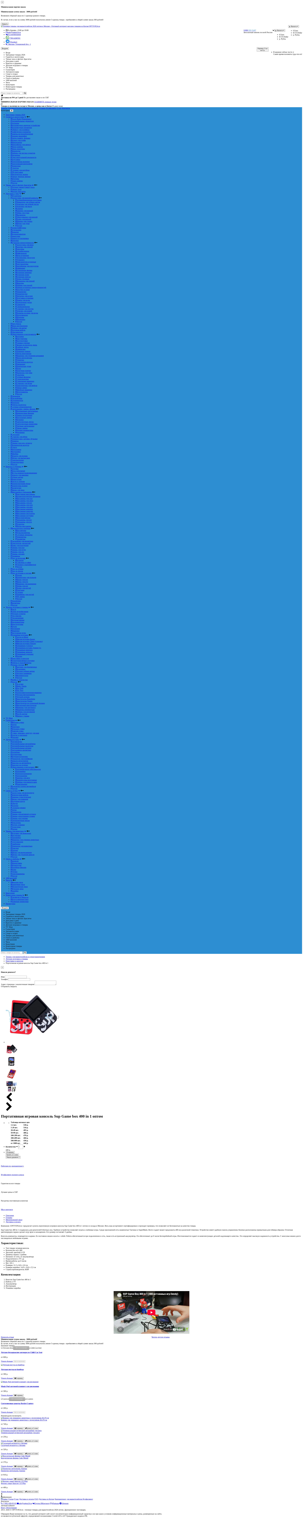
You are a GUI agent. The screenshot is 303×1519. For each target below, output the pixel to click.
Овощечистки (21, 294)
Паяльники (20, 364)
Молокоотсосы (22, 676)
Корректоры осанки (19, 486)
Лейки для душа (22, 213)
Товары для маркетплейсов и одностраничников (25, 957)
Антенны (15, 123)
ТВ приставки (17, 172)
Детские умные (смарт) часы (23, 187)
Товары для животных (15, 831)
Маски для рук (22, 582)
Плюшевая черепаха (24, 650)
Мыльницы (20, 215)
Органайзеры (16, 398)
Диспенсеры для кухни (25, 258)
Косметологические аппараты (28, 496)
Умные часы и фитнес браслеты (19, 185)
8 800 (250, 30)
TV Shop (9, 718)
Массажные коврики (24, 509)
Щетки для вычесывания (21, 852)
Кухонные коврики (24, 273)
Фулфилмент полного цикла (12, 1175)
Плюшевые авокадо (24, 652)
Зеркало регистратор (19, 761)
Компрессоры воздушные (26, 780)
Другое (14, 183)
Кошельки (15, 727)
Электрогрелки (17, 460)
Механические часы (19, 887)
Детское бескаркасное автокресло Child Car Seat (21, 1352)
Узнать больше (7, 1361)
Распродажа (10, 904)
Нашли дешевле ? (13, 1157)
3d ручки (19, 684)
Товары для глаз (17, 548)
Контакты (66, 108)
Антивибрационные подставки (29, 200)
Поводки (15, 848)
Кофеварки (20, 268)
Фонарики (20, 432)
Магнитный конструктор (26, 705)
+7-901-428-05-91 (9, 1503)
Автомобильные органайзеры (23, 744)
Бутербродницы (22, 251)
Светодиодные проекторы (26, 424)
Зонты (14, 725)
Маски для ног (22, 580)
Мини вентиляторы (24, 358)
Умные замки (21, 388)
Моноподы (15, 151)
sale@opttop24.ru (25, 1503)
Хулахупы (20, 524)
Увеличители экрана (19, 174)
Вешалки (15, 232)
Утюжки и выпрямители (26, 565)
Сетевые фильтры (23, 377)
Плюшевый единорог (25, 654)
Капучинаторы (22, 264)
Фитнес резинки (18, 825)
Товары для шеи (18, 554)
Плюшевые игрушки (19, 635)
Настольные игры (18, 633)
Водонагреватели (18, 234)
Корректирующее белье (20, 484)
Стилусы (15, 168)
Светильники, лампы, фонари (23, 409)
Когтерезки (16, 835)
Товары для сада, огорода (21, 443)
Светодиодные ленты (25, 422)
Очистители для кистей (21, 543)
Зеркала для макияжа (19, 475)
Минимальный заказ (14, 1220)
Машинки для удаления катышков (30, 356)
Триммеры (15, 556)
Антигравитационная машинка (29, 693)
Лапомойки (16, 838)
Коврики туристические (21, 797)
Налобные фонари (18, 867)
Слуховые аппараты (24, 535)
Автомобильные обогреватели (28, 769)
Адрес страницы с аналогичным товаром (17, 984)
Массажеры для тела (24, 505)
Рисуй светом (21, 714)
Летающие (15, 629)
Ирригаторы (16, 479)
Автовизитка (16, 742)
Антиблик (15, 752)
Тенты (14, 810)
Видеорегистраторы (19, 757)
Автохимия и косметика (21, 750)
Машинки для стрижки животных (25, 840)
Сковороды (20, 304)
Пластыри (20, 590)
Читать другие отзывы (161, 1337)
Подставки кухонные (24, 298)
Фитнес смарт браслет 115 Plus (13, 1483)
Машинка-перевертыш (25, 710)
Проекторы (16, 166)
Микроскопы (16, 142)
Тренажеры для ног (24, 520)
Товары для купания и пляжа (23, 816)
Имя (2, 977)
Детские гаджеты (18, 614)
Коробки (14, 891)
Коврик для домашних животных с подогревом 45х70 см (24, 1420)
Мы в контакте (7, 1210)
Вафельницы (21, 253)
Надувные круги (18, 801)
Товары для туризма (19, 818)
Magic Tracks (21, 686)
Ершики (19, 209)
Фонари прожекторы (24, 430)
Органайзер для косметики (22, 541)
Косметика (15, 603)
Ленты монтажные (23, 354)
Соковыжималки (23, 307)
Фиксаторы (16, 823)
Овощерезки (21, 292)
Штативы (15, 179)
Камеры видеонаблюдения (22, 134)
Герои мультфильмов (19, 612)
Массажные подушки (24, 516)
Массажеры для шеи (24, 507)
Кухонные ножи (22, 275)
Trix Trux (19, 690)
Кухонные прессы (23, 277)
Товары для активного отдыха (23, 814)
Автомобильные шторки (21, 748)
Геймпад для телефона (20, 130)
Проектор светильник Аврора (13, 1471)
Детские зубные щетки (25, 671)
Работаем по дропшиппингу (12, 1166)
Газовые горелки (23, 343)
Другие (19, 226)
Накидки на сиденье (19, 765)
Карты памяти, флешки (20, 138)
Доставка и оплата (13, 1222)
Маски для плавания (19, 799)
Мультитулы (16, 865)
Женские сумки (17, 722)
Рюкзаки (14, 737)
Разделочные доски (24, 302)
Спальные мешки (18, 808)
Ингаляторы (21, 531)
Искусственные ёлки (19, 899)
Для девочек (16, 616)
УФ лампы (20, 597)
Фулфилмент (51, 108)
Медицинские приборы (21, 528)
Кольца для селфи (18, 140)
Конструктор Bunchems (25, 699)
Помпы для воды (23, 300)
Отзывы (42, 108)
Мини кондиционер (19, 326)
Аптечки (15, 469)
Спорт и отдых (12, 791)
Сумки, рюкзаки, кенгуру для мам (25, 733)
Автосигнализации (24, 774)
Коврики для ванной (24, 211)
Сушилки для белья (24, 383)
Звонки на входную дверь (26, 345)
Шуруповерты (22, 392)
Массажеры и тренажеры (21, 492)
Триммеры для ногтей (25, 594)
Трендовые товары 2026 (15, 115)
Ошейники (15, 844)
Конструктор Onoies (24, 701)
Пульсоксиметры (23, 533)
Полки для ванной (23, 219)
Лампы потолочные (24, 415)
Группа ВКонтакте (41, 1503)
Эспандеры (16, 827)
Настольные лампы (24, 418)
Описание (10, 1215)
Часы (8, 880)
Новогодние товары (14, 895)
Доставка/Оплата (15, 108)
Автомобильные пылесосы (22, 746)
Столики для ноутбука (20, 170)
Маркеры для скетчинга (26, 707)
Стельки (19, 592)
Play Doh (19, 688)
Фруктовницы (22, 315)
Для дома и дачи (12, 194)
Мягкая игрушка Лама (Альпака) (29, 641)
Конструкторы (17, 624)
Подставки (15, 159)
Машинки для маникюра (26, 584)
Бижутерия (10, 893)
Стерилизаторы (22, 379)
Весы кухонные (22, 255)
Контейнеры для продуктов (27, 266)
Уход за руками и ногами (21, 573)
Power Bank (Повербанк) (21, 119)
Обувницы (15, 396)
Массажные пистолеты (25, 513)
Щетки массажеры (23, 526)
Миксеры (20, 283)
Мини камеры (17, 147)
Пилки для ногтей (23, 588)
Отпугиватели (17, 842)
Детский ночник (23, 697)
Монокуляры (16, 863)
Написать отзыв (7, 1337)
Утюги (14, 447)
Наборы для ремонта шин (26, 782)
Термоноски (16, 812)
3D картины (16, 196)
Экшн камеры (17, 181)
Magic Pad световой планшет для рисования (20, 1386)
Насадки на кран (23, 290)
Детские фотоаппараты (25, 695)
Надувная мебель (18, 330)
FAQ (36, 1499)
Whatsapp (55, 1503)
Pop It (13, 609)
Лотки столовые (22, 279)
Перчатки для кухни (24, 296)
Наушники (15, 155)
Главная (4, 108)
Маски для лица (17, 490)
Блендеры (20, 249)
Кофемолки (20, 349)
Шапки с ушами (22, 716)
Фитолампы (16, 449)
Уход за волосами (18, 558)
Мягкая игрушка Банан (25, 639)
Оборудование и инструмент (23, 767)
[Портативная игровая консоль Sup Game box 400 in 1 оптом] (32, 1042)
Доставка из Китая (46, 1499)
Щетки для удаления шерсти (22, 855)
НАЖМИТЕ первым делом (45, 102)
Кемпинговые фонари (25, 413)
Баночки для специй (24, 247)
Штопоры (20, 317)
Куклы (14, 626)
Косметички (16, 488)
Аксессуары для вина (24, 245)
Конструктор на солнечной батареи (30, 703)
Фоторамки (16, 452)
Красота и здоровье (14, 467)
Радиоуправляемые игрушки (23, 661)
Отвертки (20, 360)
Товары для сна (17, 552)
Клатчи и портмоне (19, 735)
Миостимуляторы (23, 518)
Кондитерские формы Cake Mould (14, 1458)
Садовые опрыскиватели (21, 407)
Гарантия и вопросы (30, 108)
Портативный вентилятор (21, 164)
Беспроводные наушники (21, 128)
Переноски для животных (21, 846)
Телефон (4, 979)
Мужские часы (17, 889)
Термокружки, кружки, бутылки (24, 439)
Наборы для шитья (19, 328)
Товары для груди (18, 550)
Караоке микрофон (19, 136)
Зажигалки (15, 236)
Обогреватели (17, 332)
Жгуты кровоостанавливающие (24, 473)
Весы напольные (18, 471)
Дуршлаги (20, 260)
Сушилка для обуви (19, 437)
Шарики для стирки (24, 221)
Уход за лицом (17, 571)
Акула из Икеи (22, 637)
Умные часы (16, 189)
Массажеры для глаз (24, 499)
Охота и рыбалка (13, 859)
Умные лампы (22, 428)
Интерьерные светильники (27, 411)
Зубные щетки (17, 477)
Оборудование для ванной (27, 217)
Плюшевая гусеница (24, 646)
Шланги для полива (19, 456)
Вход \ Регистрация (9, 1508)
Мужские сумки (18, 729)
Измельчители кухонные (26, 262)
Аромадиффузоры (18, 228)
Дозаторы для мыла (24, 206)
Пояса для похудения (19, 545)
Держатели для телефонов (22, 759)
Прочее (19, 656)
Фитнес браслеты (18, 191)
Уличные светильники (25, 426)
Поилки (14, 850)
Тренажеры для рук (24, 522)
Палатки (14, 806)
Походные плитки (23, 371)
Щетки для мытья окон (20, 458)
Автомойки (21, 771)
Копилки (15, 241)
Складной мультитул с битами (13, 1445)
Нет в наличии (19, 1361)
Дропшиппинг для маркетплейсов (68, 1499)
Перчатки (15, 403)
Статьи (11, 1499)
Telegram (64, 1503)
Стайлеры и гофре (23, 562)
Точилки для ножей (24, 311)
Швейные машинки (24, 390)
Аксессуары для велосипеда (22, 793)
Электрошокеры (18, 874)
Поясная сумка (17, 731)
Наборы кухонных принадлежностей (31, 287)
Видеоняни (20, 669)
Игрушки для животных (21, 833)
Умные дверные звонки (21, 177)
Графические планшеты (21, 132)
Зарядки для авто (23, 778)
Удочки (14, 872)
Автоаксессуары (12, 739)
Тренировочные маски (20, 820)
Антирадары (16, 754)
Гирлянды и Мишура (19, 897)
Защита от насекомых (20, 238)
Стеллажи (15, 435)
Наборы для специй (24, 285)
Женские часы (17, 882)
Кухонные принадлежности (22, 243)
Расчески (20, 560)
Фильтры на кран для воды (27, 313)
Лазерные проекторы (20, 902)
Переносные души (23, 366)
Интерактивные (17, 620)
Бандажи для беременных (26, 667)
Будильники (16, 230)
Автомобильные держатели (22, 121)
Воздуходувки (22, 341)
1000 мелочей (11, 878)
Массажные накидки (24, 511)
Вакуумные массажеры (25, 494)
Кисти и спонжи (18, 481)
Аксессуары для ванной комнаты (24, 198)
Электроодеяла (17, 462)
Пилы (18, 368)
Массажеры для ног (24, 503)
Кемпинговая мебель (19, 795)
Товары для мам (17, 665)
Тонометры (20, 539)
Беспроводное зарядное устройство (25, 125)
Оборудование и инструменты (23, 334)
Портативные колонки (20, 162)
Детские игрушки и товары (17, 607)
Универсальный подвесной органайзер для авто (20, 1433)
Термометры (21, 537)
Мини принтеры (18, 149)
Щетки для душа (23, 223)
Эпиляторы (16, 601)
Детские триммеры (24, 673)
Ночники (20, 420)
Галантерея (10, 720)
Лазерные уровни (23, 351)
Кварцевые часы (18, 884)
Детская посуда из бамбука (12, 1369)
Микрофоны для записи (21, 145)
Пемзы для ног (22, 586)
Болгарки (20, 336)
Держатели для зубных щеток (28, 202)
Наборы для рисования (25, 712)
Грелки (19, 575)
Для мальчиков (17, 618)
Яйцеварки (20, 319)
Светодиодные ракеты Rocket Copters (17, 1403)
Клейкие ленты (22, 347)
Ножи (13, 870)
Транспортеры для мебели (26, 386)
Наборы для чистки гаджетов (23, 153)
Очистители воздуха (24, 362)
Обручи (14, 803)
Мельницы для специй (25, 281)
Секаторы (20, 375)
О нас (59, 108)
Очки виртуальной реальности (23, 157)
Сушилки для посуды (24, 309)
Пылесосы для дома (24, 373)
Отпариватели (17, 400)
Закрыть (5, 24)
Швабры (14, 454)
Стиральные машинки (25, 381)
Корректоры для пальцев (26, 577)
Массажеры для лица (24, 501)
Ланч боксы (16, 324)
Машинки (15, 631)
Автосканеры (21, 776)
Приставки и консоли (20, 658)
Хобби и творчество (19, 680)
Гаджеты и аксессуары (15, 117)
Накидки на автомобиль (21, 763)
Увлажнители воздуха (20, 445)
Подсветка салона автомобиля (23, 786)
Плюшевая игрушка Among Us (28, 648)
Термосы (15, 441)
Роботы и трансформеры (21, 663)
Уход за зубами (17, 569)
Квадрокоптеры (17, 622)
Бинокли (15, 861)
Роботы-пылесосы (18, 405)
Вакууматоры (21, 339)
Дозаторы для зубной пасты (27, 204)
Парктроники (21, 784)
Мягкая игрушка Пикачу (26, 644)
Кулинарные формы (24, 270)
